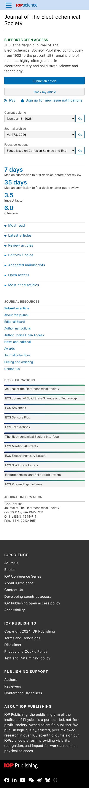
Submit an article (56, 81)
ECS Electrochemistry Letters (25, 455)
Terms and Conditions (22, 638)
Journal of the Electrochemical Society (32, 389)
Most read (16, 225)
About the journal (16, 315)
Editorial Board (14, 321)
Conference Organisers (23, 693)
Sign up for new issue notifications (54, 100)
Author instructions (17, 328)
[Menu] (8, 5)
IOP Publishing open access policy (32, 603)
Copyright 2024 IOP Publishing (29, 631)
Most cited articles (23, 285)
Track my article (56, 92)
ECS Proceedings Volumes (23, 484)
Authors (10, 679)
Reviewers (12, 686)
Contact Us (13, 590)
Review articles (20, 245)
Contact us (12, 369)
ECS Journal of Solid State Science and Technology (41, 398)
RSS (12, 100)
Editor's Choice (20, 255)
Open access (18, 275)
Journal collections (17, 355)
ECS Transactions (17, 427)
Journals (11, 563)
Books (9, 569)
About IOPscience (18, 583)
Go (80, 118)
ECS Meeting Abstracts (21, 446)
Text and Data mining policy (27, 658)
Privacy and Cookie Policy (25, 651)
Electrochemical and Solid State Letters (33, 474)
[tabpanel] (44, 224)
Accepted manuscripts (26, 265)
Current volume (15, 112)
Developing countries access (27, 596)
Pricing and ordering (18, 362)
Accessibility (14, 610)
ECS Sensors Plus (17, 417)
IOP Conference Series (22, 576)
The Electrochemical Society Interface (32, 436)
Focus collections (16, 144)
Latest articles (20, 235)
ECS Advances (15, 408)
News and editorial (17, 342)
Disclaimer (12, 645)
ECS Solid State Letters (21, 465)
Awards (9, 348)
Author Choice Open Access (24, 335)
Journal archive (15, 128)
